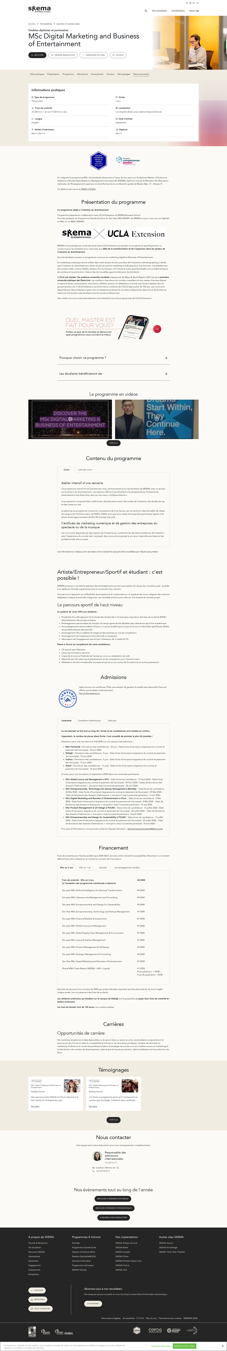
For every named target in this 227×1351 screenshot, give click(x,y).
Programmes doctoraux (83, 1265)
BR (194, 3)
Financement (97, 74)
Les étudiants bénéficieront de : (81, 374)
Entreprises (178, 10)
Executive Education (81, 1261)
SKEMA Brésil (121, 1247)
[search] (146, 11)
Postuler (38, 1290)
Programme (68, 74)
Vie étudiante (34, 1247)
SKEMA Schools (79, 1269)
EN (187, 3)
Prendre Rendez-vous (65, 55)
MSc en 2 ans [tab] (66, 867)
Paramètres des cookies (161, 1346)
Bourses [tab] (103, 867)
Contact (120, 55)
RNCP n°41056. (88, 189)
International (34, 1256)
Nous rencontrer (141, 74)
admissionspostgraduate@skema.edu (145, 828)
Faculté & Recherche (38, 1243)
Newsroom (33, 1261)
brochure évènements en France (112, 1199)
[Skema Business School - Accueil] (39, 10)
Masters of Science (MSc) (68, 24)
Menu (192, 10)
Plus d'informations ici (89, 693)
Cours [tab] (66, 469)
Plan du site (151, 1318)
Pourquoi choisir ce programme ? (82, 358)
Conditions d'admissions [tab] (89, 720)
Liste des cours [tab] (85, 469)
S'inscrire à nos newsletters (113, 1217)
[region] (113, 1346)
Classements (34, 1269)
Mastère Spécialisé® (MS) (84, 1256)
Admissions (82, 74)
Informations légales (111, 1318)
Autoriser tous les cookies (184, 1346)
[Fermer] (223, 1346)
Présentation (53, 74)
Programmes (159, 10)
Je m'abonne (93, 1303)
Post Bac (76, 1243)
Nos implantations (126, 1237)
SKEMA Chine (121, 1256)
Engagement (34, 1265)
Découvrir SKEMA (36, 1252)
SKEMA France (122, 1265)
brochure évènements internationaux (114, 1208)
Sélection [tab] (112, 720)
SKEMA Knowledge (168, 1247)
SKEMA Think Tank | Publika (172, 1252)
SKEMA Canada (122, 1252)
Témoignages (123, 74)
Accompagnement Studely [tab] (127, 867)
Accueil (31, 24)
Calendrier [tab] (66, 720)
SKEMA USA (121, 1269)
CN (197, 3)
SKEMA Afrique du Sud (126, 1243)
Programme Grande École (84, 1247)
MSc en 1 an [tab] (85, 867)
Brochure (39, 55)
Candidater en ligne (95, 55)
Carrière (110, 74)
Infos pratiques (37, 74)
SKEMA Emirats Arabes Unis (128, 1261)
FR (190, 3)
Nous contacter (42, 1308)
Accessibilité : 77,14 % (133, 1318)
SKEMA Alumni (166, 1243)
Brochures (39, 1299)
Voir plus (113, 443)
